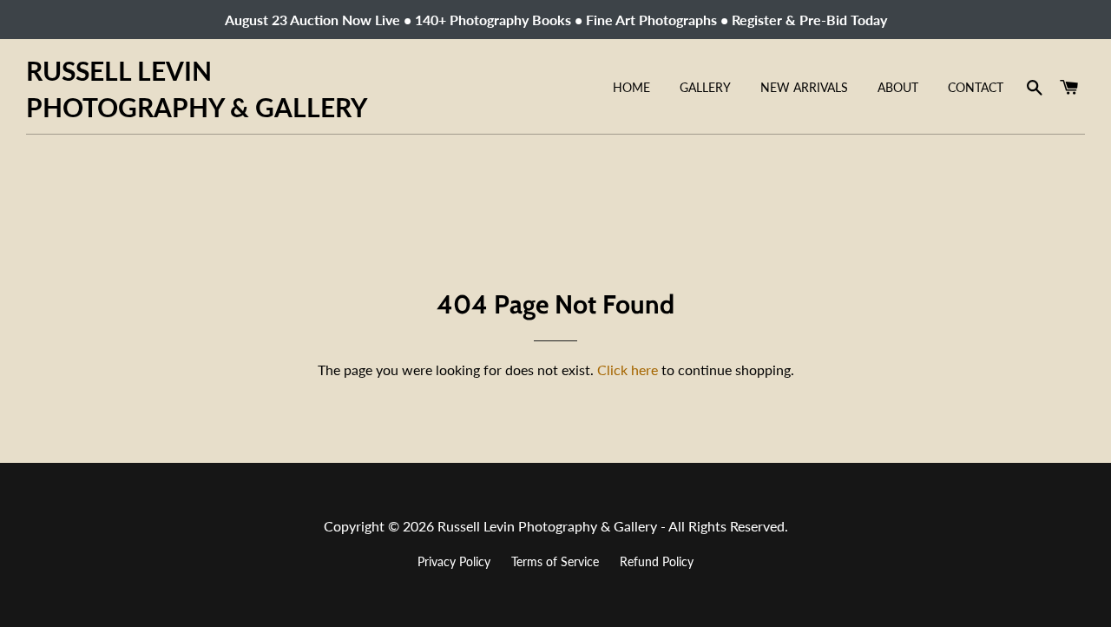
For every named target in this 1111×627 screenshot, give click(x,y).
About (898, 87)
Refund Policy (657, 561)
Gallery (705, 87)
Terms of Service (555, 561)
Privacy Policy (453, 561)
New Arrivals (804, 87)
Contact (975, 87)
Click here (627, 369)
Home (631, 87)
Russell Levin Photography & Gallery (196, 88)
